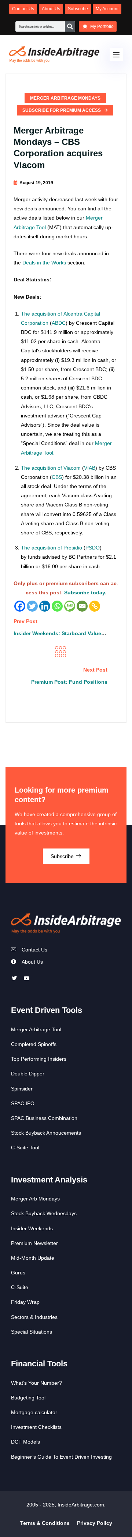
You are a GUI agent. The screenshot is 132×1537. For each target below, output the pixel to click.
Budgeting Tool (28, 1398)
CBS (57, 477)
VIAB (89, 468)
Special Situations (31, 1332)
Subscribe (63, 856)
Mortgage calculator (34, 1412)
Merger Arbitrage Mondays (65, 98)
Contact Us (34, 950)
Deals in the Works (44, 263)
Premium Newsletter (34, 1243)
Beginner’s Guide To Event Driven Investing (61, 1457)
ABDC (59, 323)
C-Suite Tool (25, 1147)
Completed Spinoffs (33, 1044)
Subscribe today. (85, 592)
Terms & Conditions (45, 1523)
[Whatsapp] (57, 606)
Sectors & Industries (34, 1317)
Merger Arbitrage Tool (36, 1029)
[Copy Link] (94, 606)
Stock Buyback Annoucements (46, 1133)
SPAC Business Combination (44, 1118)
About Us (32, 962)
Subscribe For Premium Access (62, 110)
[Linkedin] (44, 606)
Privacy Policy (94, 1523)
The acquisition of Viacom (51, 468)
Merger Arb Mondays (35, 1199)
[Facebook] (19, 606)
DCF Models (25, 1442)
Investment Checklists (36, 1427)
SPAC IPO (22, 1103)
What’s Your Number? (36, 1383)
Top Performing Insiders (38, 1059)
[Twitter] (32, 606)
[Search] (70, 26)
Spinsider (22, 1089)
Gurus (18, 1273)
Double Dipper (27, 1074)
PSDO (92, 548)
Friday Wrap (25, 1302)
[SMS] (69, 606)
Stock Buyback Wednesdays (44, 1213)
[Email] (82, 606)
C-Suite (19, 1287)
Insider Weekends (32, 1228)
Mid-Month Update (32, 1258)
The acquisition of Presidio (51, 548)
